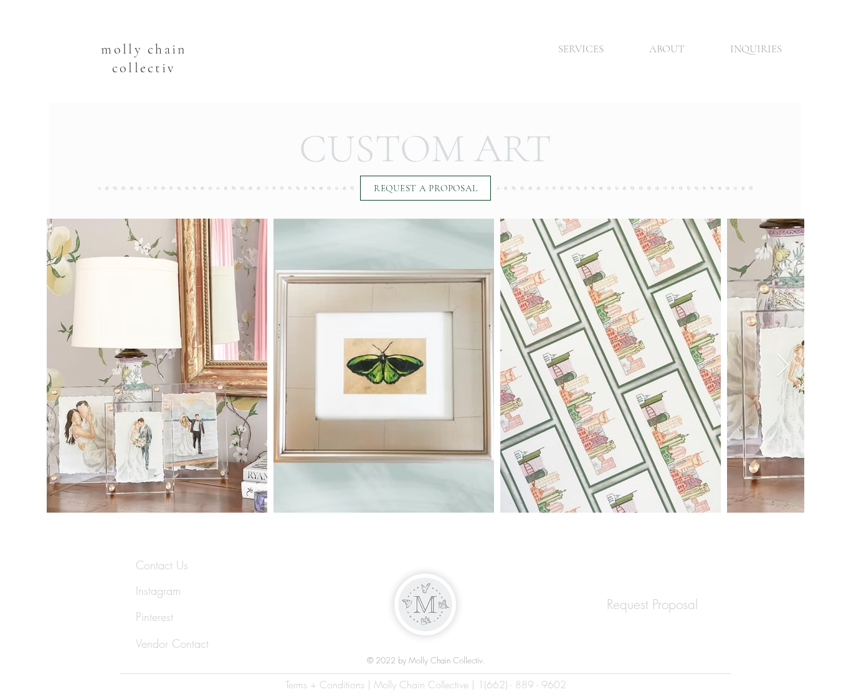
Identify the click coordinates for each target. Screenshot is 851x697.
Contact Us (164, 564)
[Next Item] (783, 366)
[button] (567, 49)
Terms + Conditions (324, 684)
